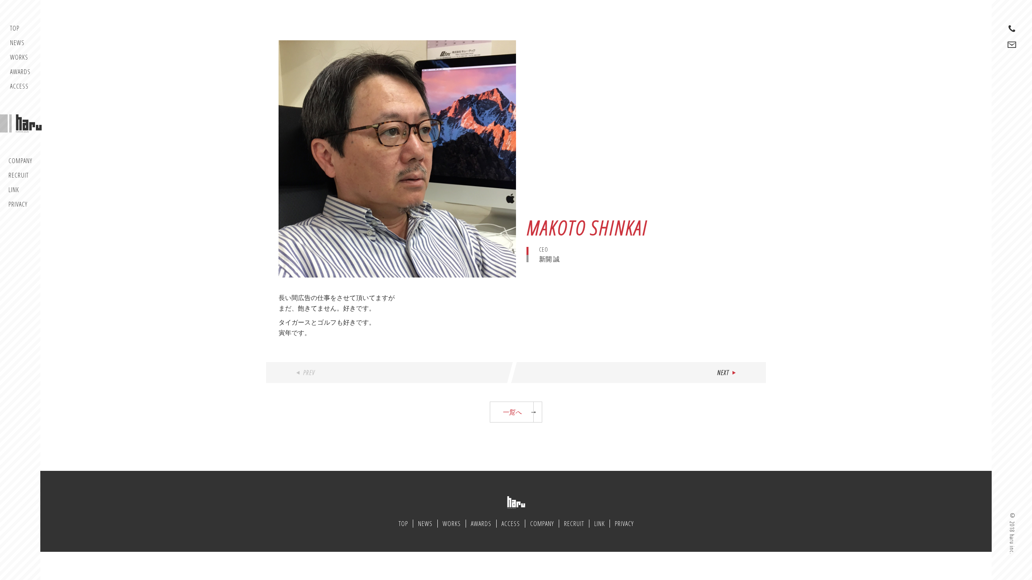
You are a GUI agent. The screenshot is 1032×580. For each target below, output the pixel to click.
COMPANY (20, 160)
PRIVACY (17, 204)
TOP (14, 28)
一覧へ (512, 412)
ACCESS (19, 86)
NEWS (17, 42)
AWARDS (20, 71)
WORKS (19, 57)
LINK (13, 189)
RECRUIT (18, 175)
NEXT (723, 372)
